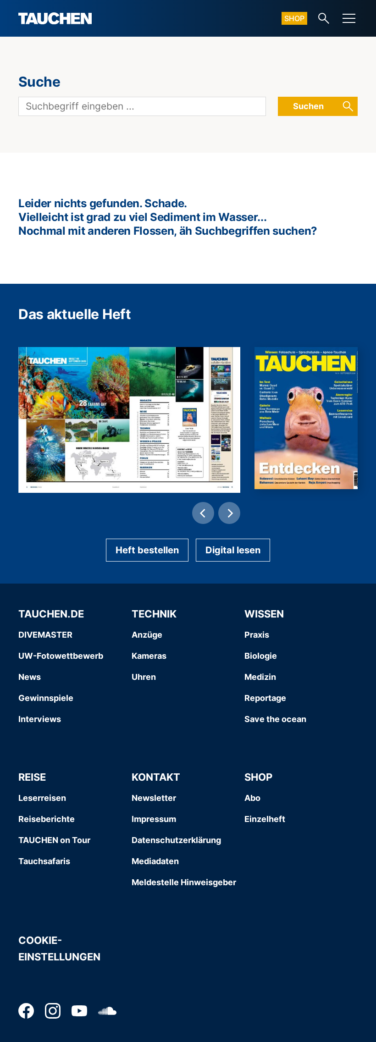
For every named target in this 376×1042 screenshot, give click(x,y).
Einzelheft (264, 819)
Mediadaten (155, 861)
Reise (32, 777)
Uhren (144, 677)
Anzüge (147, 635)
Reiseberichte (46, 819)
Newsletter (154, 798)
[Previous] (203, 513)
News (29, 677)
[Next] (229, 513)
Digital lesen (232, 550)
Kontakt (156, 777)
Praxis (256, 635)
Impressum (154, 819)
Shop (294, 18)
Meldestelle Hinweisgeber (184, 882)
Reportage (265, 698)
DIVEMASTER (45, 635)
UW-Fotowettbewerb (60, 656)
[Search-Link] (323, 18)
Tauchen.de (51, 614)
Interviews (39, 719)
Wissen (264, 614)
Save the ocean (275, 719)
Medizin (260, 677)
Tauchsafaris (44, 861)
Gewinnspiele (45, 698)
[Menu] (349, 18)
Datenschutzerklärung (176, 840)
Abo (252, 798)
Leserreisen (42, 798)
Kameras (149, 656)
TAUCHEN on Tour (54, 840)
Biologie (260, 656)
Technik (154, 614)
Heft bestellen (147, 550)
